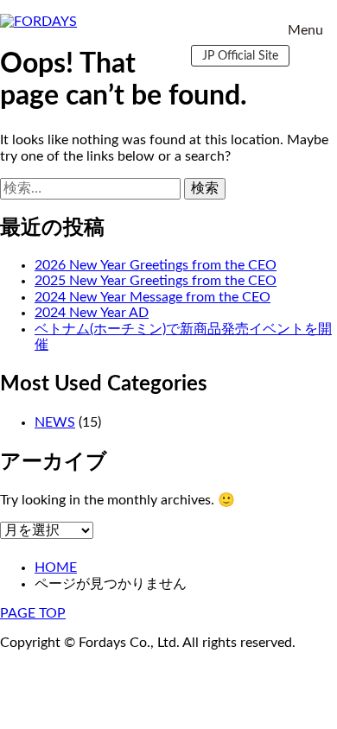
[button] (305, 30)
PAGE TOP (33, 613)
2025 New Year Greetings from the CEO (156, 281)
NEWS (55, 422)
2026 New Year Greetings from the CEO (156, 265)
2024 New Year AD (92, 313)
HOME (56, 567)
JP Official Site (240, 55)
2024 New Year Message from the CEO (152, 297)
